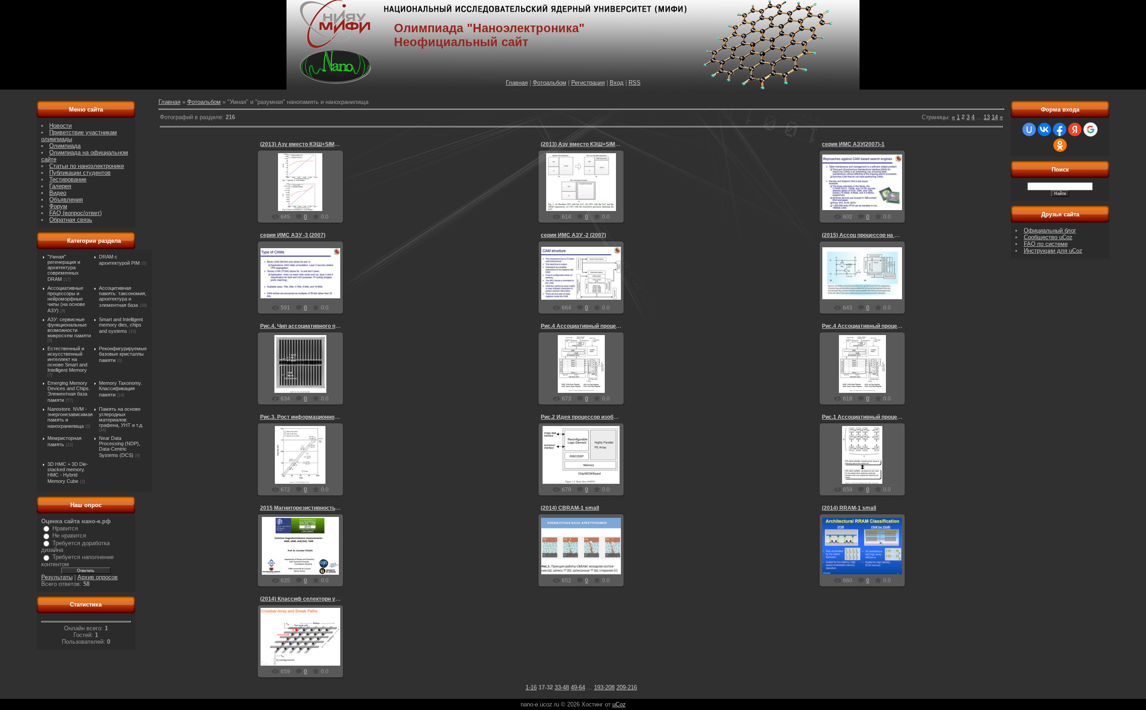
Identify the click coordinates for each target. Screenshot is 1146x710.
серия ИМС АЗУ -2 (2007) (573, 235)
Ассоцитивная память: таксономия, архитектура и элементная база (122, 296)
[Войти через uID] (1029, 129)
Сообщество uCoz (1048, 237)
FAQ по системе (1046, 244)
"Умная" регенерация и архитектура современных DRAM (63, 268)
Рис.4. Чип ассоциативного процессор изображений (328, 326)
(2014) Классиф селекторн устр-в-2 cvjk (313, 599)
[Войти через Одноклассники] (1060, 145)
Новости (60, 125)
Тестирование (67, 179)
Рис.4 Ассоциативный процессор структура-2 (601, 326)
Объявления (66, 199)
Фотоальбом (549, 82)
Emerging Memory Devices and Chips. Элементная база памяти (68, 391)
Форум (58, 206)
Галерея (60, 186)
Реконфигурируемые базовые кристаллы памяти (123, 354)
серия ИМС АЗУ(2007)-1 (853, 144)
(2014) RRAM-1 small (849, 508)
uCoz (619, 704)
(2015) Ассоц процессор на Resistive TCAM (879, 235)
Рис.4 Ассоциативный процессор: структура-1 (883, 326)
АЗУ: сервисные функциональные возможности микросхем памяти (69, 327)
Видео (57, 192)
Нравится (65, 528)
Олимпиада (65, 145)
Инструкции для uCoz (1053, 250)
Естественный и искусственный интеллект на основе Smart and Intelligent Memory (67, 359)
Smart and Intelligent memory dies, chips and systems (121, 325)
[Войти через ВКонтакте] (1044, 129)
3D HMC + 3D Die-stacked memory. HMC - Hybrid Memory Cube (67, 472)
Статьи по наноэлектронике (86, 166)
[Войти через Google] (1090, 129)
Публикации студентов (80, 172)
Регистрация (588, 82)
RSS (635, 82)
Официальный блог (1050, 230)
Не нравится (69, 535)
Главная (517, 82)
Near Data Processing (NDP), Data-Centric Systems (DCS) (119, 446)
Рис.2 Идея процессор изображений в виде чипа (605, 417)
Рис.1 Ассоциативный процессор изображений (884, 417)
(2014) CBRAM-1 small (570, 508)
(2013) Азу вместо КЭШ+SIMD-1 (582, 144)
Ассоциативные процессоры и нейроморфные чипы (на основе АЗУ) (66, 299)
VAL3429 (877, 196)
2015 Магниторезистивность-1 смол (307, 508)
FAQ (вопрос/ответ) (75, 213)
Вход (617, 82)
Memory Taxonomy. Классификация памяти (120, 388)
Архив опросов (97, 577)
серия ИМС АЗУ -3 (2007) (292, 235)
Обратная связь (70, 219)
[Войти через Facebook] (1059, 129)
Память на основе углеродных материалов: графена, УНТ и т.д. (121, 417)
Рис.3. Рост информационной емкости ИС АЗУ (321, 417)
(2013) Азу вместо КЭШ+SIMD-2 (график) (314, 144)
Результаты (57, 577)
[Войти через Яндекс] (1075, 129)
